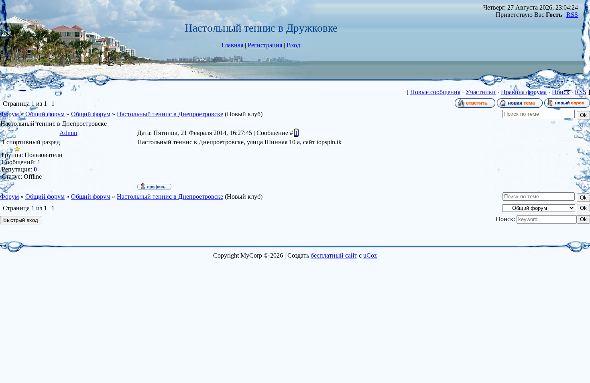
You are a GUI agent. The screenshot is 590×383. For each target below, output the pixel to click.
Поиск (561, 92)
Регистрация (265, 45)
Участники (481, 92)
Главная (232, 45)
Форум (9, 114)
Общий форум (45, 114)
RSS (572, 14)
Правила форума (524, 92)
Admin (68, 132)
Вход (293, 45)
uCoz (370, 255)
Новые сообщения (435, 92)
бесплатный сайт (334, 255)
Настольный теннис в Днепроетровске (170, 114)
